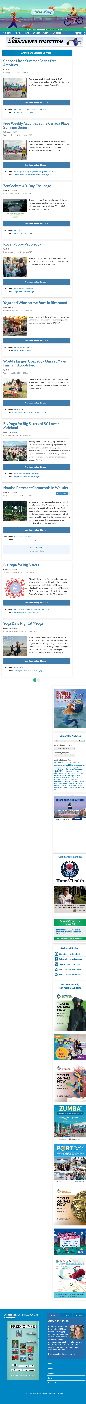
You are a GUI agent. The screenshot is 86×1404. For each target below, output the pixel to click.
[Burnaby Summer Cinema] (70, 1242)
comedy (72, 767)
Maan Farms (39, 413)
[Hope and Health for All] (70, 872)
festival (80, 771)
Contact (57, 32)
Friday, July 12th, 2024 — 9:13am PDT (16, 73)
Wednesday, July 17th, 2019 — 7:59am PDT (18, 310)
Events (36, 32)
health (16, 233)
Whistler (28, 537)
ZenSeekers (28, 233)
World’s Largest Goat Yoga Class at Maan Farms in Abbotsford (34, 363)
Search (81, 741)
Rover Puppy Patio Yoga (22, 244)
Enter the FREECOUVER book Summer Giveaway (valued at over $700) (68, 931)
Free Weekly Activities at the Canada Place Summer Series (36, 125)
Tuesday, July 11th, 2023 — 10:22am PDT (17, 135)
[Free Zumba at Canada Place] (70, 1123)
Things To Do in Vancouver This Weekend (69, 784)
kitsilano (27, 292)
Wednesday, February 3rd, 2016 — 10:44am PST (20, 631)
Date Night (18, 671)
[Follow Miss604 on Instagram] (81, 33)
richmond (28, 347)
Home (50, 1363)
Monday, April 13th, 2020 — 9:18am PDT (17, 193)
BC (15, 109)
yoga (31, 112)
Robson (66, 781)
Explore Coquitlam (68, 771)
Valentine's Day (33, 671)
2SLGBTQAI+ (58, 763)
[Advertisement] (70, 837)
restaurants (58, 781)
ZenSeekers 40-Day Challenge (27, 186)
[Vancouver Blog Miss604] (43, 11)
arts (70, 765)
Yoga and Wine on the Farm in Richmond (35, 303)
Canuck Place (66, 767)
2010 (63, 763)
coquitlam (78, 767)
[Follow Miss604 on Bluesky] (77, 33)
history (74, 773)
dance (63, 769)
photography (69, 779)
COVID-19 (57, 769)
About (46, 32)
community (21, 289)
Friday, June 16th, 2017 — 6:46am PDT (16, 435)
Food (17, 32)
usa (81, 785)
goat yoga (30, 413)
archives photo (59, 765)
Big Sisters (18, 477)
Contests (66, 1315)
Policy (50, 1378)
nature (62, 777)
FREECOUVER (44, 29)
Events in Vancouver (55, 1383)
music (46, 172)
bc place (80, 765)
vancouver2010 (59, 787)
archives (76, 763)
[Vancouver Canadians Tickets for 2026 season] (44, 41)
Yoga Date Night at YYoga (23, 623)
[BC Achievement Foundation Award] (70, 1011)
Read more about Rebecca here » (61, 1354)
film (55, 773)
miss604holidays (74, 775)
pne (76, 779)
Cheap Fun (20, 109)
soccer (71, 781)
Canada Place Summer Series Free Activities (30, 63)
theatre (71, 783)
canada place (19, 112)
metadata (37, 107)
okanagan (77, 777)
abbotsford (18, 413)
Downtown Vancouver (32, 175)
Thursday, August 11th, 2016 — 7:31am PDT (18, 573)
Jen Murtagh (9, 307)
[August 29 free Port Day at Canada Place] (70, 1163)
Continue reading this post (35, 102)
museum (57, 777)
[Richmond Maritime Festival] (70, 708)
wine (25, 350)
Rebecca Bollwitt (11, 132)
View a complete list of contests (69, 938)
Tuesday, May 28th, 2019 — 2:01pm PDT (17, 373)
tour (78, 785)
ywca (55, 789)
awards (74, 765)
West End (78, 787)
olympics (57, 779)
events (27, 112)
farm (21, 350)
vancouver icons (69, 787)
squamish (76, 781)
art (67, 765)
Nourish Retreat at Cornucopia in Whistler (35, 488)
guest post (20, 347)
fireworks (60, 773)
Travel (26, 32)
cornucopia (18, 540)
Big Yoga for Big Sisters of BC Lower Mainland (31, 426)
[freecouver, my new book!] (23, 1380)
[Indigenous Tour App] (70, 899)
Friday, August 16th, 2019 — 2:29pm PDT (17, 252)
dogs (16, 292)
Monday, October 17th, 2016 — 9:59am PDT (18, 495)
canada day (57, 767)
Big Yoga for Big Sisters (21, 565)
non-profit (31, 477)
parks (62, 779)
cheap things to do (31, 109)
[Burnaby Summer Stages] (70, 1047)
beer (84, 765)
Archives (79, 1315)
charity (19, 474)
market (65, 775)
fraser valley (67, 773)
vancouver (42, 109)
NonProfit (6, 32)
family (41, 172)
